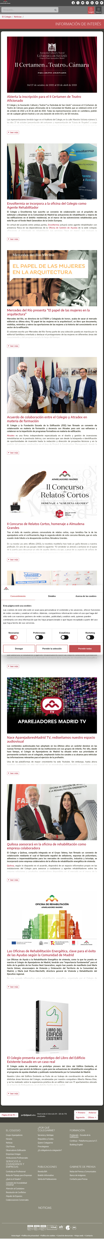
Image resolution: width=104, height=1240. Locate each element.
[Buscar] (55, 10)
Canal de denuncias (65, 1235)
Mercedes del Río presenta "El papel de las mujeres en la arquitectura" (48, 312)
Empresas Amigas (13, 1154)
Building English (76, 1144)
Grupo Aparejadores (14, 1135)
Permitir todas (85, 648)
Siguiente (80, 1117)
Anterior (92, 1112)
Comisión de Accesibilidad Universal (16, 1184)
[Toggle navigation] (98, 10)
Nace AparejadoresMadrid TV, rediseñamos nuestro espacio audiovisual (51, 739)
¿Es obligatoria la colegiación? (50, 1150)
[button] (9, 1115)
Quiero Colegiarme (45, 1142)
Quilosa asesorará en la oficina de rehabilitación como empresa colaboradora (46, 846)
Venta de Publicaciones (47, 1179)
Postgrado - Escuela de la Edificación (80, 1136)
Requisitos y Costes (45, 1139)
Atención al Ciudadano (15, 1188)
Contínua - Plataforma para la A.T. (83, 1140)
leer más (14, 132)
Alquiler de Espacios (14, 1196)
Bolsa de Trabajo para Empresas (19, 1175)
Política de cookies (48, 1235)
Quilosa (10, 865)
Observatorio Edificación (16, 1150)
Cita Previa (10, 1146)
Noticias (9, 1142)
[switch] (39, 637)
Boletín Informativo (46, 1175)
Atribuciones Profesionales (17, 1158)
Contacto (89, 1235)
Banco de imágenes (78, 1175)
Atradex (10, 435)
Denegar (19, 648)
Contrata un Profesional (15, 1171)
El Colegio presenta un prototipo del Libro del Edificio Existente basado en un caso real (46, 1060)
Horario (9, 1139)
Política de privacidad (30, 1235)
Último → (92, 1117)
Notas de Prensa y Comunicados (83, 1171)
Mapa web (79, 1235)
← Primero (80, 1112)
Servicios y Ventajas (45, 1135)
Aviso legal (15, 1235)
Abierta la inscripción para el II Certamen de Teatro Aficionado (44, 98)
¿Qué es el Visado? (13, 1179)
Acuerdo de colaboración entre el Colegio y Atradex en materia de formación (47, 419)
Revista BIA (42, 1171)
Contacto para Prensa (78, 1179)
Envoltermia (53, 224)
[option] (20, 1135)
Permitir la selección (52, 648)
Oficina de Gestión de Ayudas (63, 227)
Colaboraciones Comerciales (17, 1200)
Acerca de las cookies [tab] (86, 596)
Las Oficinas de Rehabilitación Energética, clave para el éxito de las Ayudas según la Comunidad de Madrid (51, 953)
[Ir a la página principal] (5, 2)
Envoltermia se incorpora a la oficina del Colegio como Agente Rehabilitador (46, 205)
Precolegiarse (43, 1146)
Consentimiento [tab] (18, 596)
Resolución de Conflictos (16, 1192)
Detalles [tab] (52, 596)
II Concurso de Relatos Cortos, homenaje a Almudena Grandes (45, 526)
